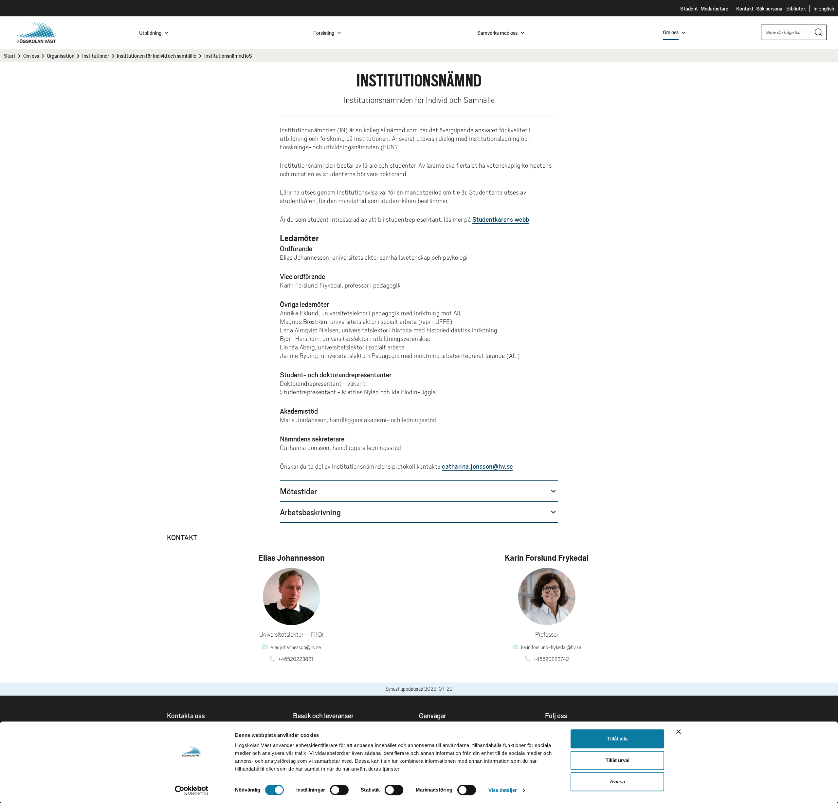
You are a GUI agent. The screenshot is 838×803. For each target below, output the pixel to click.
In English (823, 8)
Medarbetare (714, 8)
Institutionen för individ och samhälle (156, 55)
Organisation (60, 55)
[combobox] (793, 32)
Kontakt (745, 8)
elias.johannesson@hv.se (295, 647)
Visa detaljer (502, 790)
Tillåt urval (617, 760)
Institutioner (95, 55)
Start (9, 55)
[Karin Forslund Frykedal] (546, 596)
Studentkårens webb (500, 219)
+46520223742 (551, 659)
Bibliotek (796, 8)
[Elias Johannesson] (291, 596)
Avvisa (617, 781)
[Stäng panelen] (678, 731)
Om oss (31, 55)
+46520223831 (296, 659)
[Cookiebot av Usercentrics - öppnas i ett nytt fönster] (191, 790)
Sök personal (770, 8)
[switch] (339, 790)
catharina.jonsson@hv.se (477, 466)
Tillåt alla (617, 738)
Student (689, 8)
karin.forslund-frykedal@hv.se (551, 647)
